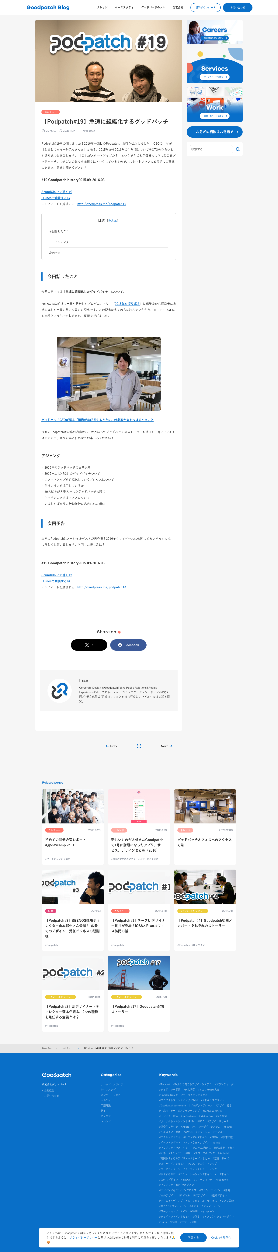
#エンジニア (175, 1153)
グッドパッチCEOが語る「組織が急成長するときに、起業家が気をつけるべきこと (97, 419)
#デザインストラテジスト (210, 1132)
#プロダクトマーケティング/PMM (178, 1100)
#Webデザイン (167, 1195)
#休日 (196, 1216)
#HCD (200, 1121)
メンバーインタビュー (113, 1095)
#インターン (207, 1211)
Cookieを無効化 (221, 1237)
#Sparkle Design (168, 1095)
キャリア (106, 1116)
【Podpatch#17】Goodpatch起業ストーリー (138, 1009)
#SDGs (214, 1137)
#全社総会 (221, 1116)
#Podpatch (221, 1179)
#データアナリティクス (194, 1095)
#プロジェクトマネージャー (174, 1148)
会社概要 (49, 1090)
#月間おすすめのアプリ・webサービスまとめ (184, 1158)
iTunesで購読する (54, 197)
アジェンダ (62, 242)
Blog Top (47, 1048)
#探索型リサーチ (168, 1126)
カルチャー (50, 112)
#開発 (227, 1190)
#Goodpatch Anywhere (172, 1105)
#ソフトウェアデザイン (196, 1142)
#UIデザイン (222, 1174)
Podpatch (89, 131)
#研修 (162, 1153)
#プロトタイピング (204, 1153)
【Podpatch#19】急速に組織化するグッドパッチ (108, 1048)
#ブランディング (224, 1084)
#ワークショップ (168, 1211)
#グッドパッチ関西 (169, 1089)
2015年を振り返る (127, 303)
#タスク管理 (227, 1200)
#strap (216, 1142)
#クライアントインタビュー (174, 1216)
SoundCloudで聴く (54, 191)
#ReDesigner (188, 1116)
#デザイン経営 (223, 1105)
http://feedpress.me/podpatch (100, 203)
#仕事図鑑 (227, 1137)
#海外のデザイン (168, 1179)
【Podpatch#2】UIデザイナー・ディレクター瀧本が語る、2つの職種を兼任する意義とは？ (72, 1012)
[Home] (56, 1076)
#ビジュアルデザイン (195, 1137)
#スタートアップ (207, 1163)
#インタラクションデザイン (205, 1206)
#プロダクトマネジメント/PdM (176, 1121)
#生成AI (163, 1110)
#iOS (184, 1211)
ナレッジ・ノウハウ (112, 1084)
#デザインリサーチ (218, 1121)
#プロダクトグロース (200, 1105)
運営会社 (178, 7)
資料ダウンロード (205, 7)
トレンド (106, 1121)
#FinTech (184, 1195)
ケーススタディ (124, 7)
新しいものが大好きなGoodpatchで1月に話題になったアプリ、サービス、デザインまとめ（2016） (137, 845)
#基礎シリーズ (221, 1158)
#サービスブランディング (185, 1110)
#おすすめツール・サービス (201, 1200)
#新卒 (231, 1148)
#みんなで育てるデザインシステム (192, 1084)
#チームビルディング (171, 1200)
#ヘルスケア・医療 (169, 1132)
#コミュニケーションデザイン (195, 1174)
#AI (194, 1126)
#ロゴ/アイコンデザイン (172, 1206)
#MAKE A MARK (212, 1110)
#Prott (173, 1222)
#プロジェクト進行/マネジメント (177, 1185)
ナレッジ (102, 7)
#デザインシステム (210, 1126)
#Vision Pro (206, 1116)
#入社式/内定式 (202, 1148)
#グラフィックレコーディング (200, 1169)
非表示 (112, 220)
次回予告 (55, 252)
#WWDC (188, 1132)
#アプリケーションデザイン (218, 1216)
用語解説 (106, 1105)
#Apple (185, 1126)
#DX (188, 1153)
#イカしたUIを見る (208, 1089)
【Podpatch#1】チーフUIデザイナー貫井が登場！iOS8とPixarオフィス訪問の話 (138, 926)
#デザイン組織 (188, 1222)
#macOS (186, 1179)
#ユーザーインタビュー (172, 1163)
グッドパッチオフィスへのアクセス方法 (204, 842)
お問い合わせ (237, 7)
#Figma (228, 1126)
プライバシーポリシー (83, 1237)
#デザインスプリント (212, 1100)
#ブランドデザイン (210, 1190)
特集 (103, 1110)
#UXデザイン (200, 1195)
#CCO (191, 1163)
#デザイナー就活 (168, 1116)
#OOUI (194, 1211)
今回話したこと (59, 231)
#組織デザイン (219, 1195)
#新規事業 (219, 1148)
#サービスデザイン (169, 1169)
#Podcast (164, 1084)
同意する (193, 1237)
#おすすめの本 (167, 1174)
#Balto (163, 1222)
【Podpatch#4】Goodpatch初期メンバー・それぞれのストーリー (204, 923)
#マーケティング (203, 1179)
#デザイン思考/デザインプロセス (177, 1190)
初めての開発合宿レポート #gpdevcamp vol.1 (65, 842)
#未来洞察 (189, 1089)
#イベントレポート (169, 1142)
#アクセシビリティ (169, 1137)
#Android (223, 1153)
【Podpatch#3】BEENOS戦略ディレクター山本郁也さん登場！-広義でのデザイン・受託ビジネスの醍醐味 (72, 928)
